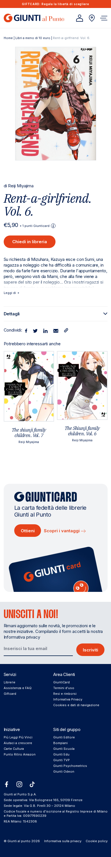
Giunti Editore (64, 737)
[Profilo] (79, 18)
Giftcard (10, 694)
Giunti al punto (18, 841)
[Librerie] (91, 18)
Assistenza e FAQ (18, 688)
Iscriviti (90, 650)
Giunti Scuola (64, 749)
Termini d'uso (63, 688)
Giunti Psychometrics (70, 766)
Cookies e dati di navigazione (76, 705)
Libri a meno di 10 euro (32, 38)
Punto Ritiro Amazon (20, 754)
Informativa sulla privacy (62, 841)
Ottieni (28, 530)
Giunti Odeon (63, 771)
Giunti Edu (61, 754)
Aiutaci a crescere (18, 743)
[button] (103, 18)
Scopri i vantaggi (62, 530)
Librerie (9, 682)
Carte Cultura (14, 749)
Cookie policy (97, 841)
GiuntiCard (61, 682)
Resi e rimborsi (65, 694)
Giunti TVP (61, 760)
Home (8, 38)
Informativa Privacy (67, 699)
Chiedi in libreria (29, 241)
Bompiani (60, 743)
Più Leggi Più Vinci (18, 737)
